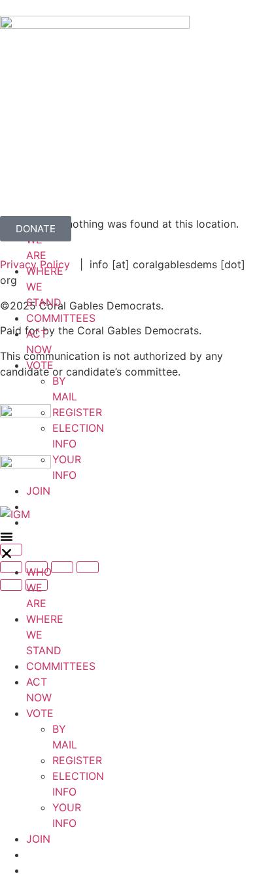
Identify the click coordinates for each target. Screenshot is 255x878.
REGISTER (77, 412)
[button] (6, 547)
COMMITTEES (60, 318)
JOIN (38, 490)
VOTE (40, 365)
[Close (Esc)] (87, 567)
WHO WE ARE (39, 587)
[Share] (62, 567)
